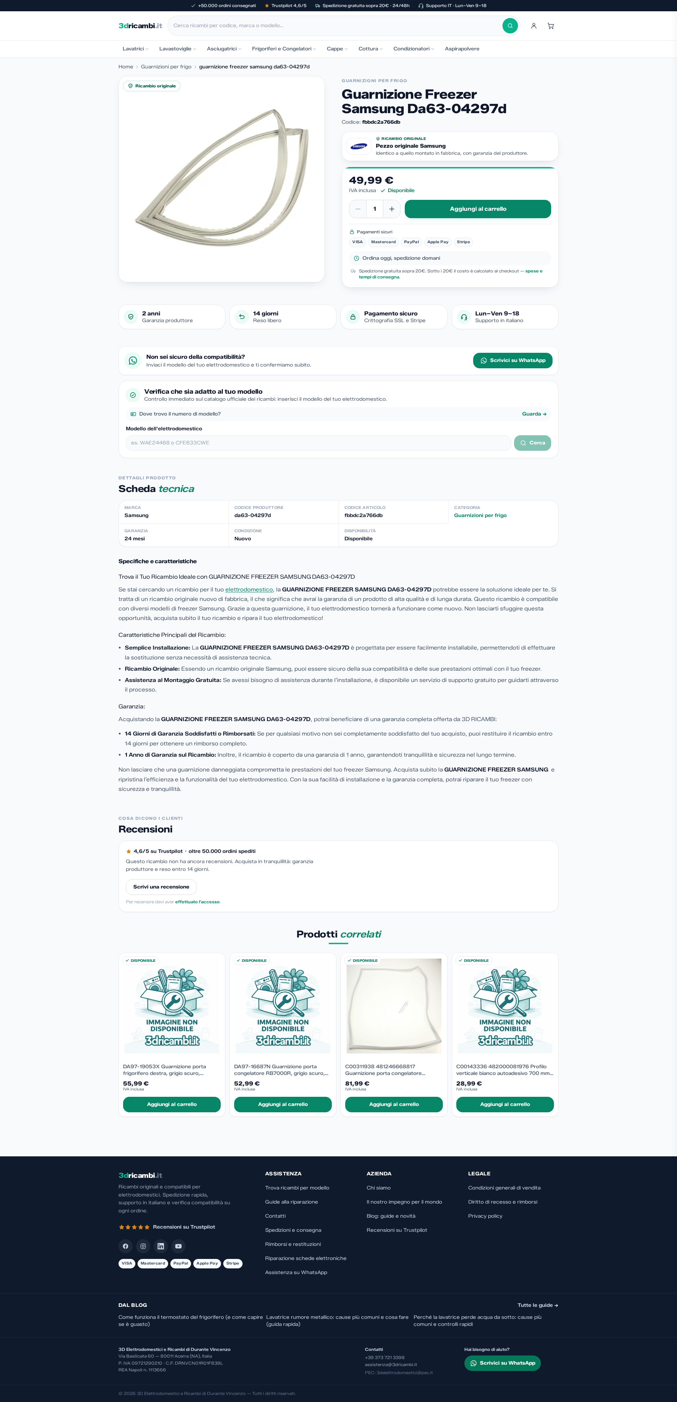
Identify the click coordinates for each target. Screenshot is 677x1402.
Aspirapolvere (462, 49)
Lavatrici (133, 49)
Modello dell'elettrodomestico (164, 429)
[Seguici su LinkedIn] (161, 1246)
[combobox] (337, 25)
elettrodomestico (249, 589)
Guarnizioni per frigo (166, 67)
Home (125, 67)
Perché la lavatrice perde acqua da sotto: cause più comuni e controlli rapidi (478, 1320)
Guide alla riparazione (291, 1202)
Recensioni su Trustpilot (397, 1230)
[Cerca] (510, 25)
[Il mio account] (534, 25)
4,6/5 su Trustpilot (158, 851)
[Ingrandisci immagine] (221, 179)
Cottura (368, 49)
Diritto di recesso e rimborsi (502, 1202)
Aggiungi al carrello (478, 208)
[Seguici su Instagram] (143, 1246)
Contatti (275, 1216)
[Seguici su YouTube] (178, 1246)
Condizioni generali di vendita (504, 1188)
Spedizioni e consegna (293, 1230)
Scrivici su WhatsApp (517, 360)
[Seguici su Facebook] (125, 1246)
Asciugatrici (222, 49)
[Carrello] (551, 25)
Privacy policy (485, 1216)
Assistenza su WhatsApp (296, 1272)
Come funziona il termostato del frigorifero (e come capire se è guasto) (190, 1320)
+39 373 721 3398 (385, 1357)
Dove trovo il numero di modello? (343, 414)
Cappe (335, 49)
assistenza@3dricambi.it (391, 1364)
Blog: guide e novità (391, 1216)
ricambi (140, 25)
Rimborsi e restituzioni (293, 1244)
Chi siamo (379, 1188)
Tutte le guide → (538, 1305)
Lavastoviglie (175, 49)
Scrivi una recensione (161, 887)
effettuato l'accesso (197, 901)
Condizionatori (411, 49)
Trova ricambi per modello (297, 1188)
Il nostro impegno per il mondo (404, 1202)
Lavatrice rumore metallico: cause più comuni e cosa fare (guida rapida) (337, 1320)
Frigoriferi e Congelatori (281, 49)
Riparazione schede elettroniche (306, 1258)
